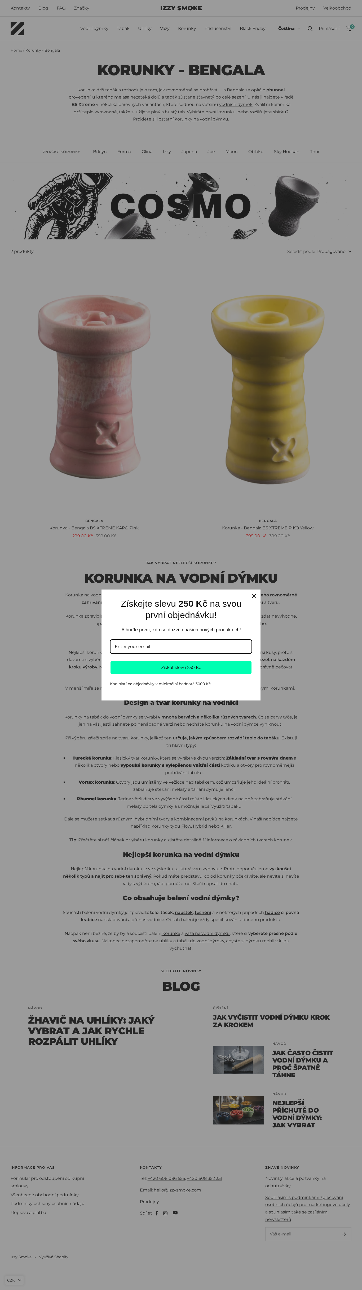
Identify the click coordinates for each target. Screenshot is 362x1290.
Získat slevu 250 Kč (181, 667)
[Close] (254, 596)
